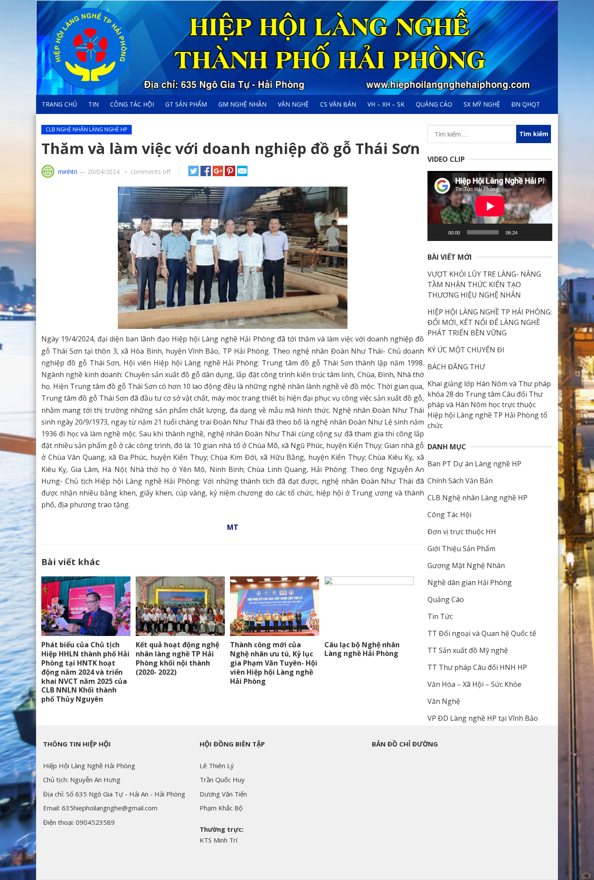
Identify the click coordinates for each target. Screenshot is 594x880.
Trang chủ (59, 104)
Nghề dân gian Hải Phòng (469, 582)
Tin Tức (440, 616)
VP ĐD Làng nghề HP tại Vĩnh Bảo (482, 718)
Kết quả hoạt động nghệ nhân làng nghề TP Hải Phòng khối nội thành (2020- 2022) (177, 658)
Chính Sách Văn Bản (460, 480)
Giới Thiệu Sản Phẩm (461, 548)
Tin (93, 104)
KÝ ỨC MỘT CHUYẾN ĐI (465, 350)
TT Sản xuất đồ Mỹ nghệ (467, 650)
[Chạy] (438, 232)
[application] (489, 206)
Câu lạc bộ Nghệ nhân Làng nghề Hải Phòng (362, 649)
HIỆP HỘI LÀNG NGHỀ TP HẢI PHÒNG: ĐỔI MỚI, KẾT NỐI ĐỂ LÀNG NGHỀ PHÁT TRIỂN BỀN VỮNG (489, 322)
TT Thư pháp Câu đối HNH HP (477, 667)
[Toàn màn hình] (541, 232)
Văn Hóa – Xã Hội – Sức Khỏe (474, 684)
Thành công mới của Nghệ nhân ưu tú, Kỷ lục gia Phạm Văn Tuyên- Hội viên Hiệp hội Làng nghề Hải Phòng (273, 663)
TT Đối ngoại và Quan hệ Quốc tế (481, 633)
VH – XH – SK (385, 104)
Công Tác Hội (132, 104)
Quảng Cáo (434, 104)
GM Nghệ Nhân (242, 104)
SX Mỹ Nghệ (482, 104)
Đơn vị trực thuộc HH (461, 531)
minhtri (67, 171)
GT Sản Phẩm (186, 104)
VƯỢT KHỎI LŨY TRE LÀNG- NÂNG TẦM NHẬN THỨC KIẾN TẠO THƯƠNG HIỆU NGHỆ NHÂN (484, 284)
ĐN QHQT (525, 104)
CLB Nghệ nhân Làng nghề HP (86, 129)
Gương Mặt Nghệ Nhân (466, 565)
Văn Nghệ (293, 104)
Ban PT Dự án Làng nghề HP (474, 463)
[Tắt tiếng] (527, 232)
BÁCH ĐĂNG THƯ (456, 366)
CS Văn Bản (338, 104)
